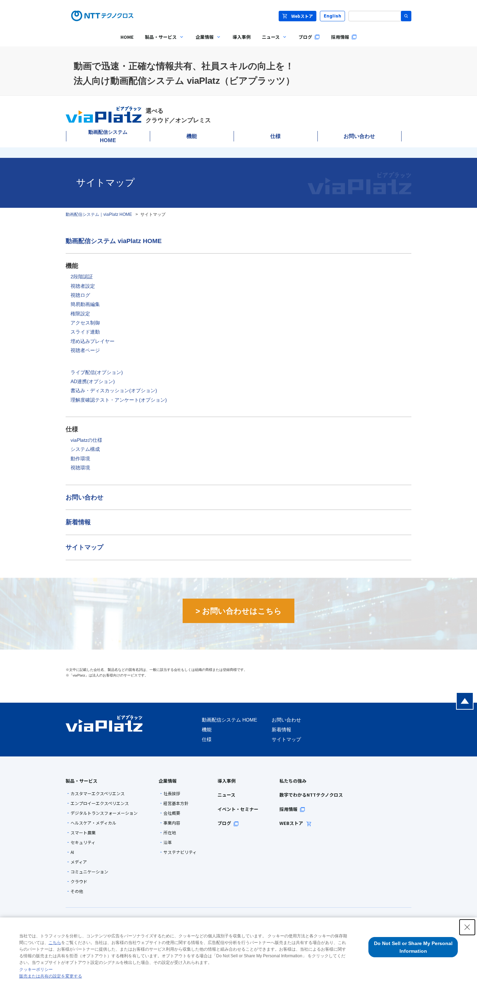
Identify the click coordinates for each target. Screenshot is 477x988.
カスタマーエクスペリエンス (98, 793)
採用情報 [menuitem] (340, 37)
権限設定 (80, 313)
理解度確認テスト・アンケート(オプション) (119, 400)
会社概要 (171, 813)
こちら (55, 942)
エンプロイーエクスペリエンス (100, 803)
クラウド (79, 881)
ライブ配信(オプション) (97, 372)
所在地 (169, 832)
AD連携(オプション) (93, 381)
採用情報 (288, 809)
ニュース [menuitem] (268, 42)
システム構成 (85, 449)
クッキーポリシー (36, 969)
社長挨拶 (171, 793)
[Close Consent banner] (467, 927)
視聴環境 (80, 467)
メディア (79, 862)
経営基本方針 (176, 803)
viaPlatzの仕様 (86, 440)
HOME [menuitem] (127, 37)
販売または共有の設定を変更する (50, 976)
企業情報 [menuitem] (202, 42)
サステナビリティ (180, 852)
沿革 (167, 842)
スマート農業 (83, 832)
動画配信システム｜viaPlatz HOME (99, 214)
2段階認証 (82, 276)
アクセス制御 (85, 322)
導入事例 (227, 780)
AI (72, 852)
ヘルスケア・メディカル (93, 823)
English (333, 16)
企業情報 (168, 780)
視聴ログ (80, 295)
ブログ (224, 823)
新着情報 (78, 522)
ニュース (226, 794)
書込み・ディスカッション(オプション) (114, 390)
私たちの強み (293, 780)
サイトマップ (84, 547)
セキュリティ (83, 842)
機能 (191, 136)
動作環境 (80, 458)
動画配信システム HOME (229, 720)
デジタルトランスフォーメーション (104, 813)
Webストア (302, 16)
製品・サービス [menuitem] (158, 42)
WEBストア (291, 823)
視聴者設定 (83, 286)
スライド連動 (85, 332)
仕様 (275, 136)
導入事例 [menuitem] (242, 37)
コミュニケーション (89, 872)
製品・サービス (81, 780)
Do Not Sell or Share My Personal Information (413, 947)
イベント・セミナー (238, 809)
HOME (107, 136)
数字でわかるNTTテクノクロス (311, 794)
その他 (77, 891)
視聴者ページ (85, 350)
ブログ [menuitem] (305, 37)
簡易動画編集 (85, 304)
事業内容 (171, 823)
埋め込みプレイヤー (93, 341)
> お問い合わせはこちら (239, 611)
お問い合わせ (359, 136)
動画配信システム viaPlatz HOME (114, 240)
